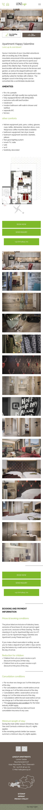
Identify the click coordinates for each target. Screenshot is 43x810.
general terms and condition (18, 703)
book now (21, 224)
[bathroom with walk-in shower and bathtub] (21, 394)
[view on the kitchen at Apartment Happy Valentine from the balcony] (21, 290)
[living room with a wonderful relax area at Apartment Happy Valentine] (21, 457)
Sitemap (21, 794)
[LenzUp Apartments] (21, 6)
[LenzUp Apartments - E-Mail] (7, 4)
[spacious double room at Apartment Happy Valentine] (21, 519)
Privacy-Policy (21, 799)
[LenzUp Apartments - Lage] (21, 788)
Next (40, 19)
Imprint (21, 796)
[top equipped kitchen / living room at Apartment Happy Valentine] (21, 269)
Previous (3, 19)
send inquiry (21, 232)
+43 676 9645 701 (21, 242)
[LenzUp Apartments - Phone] (3, 4)
